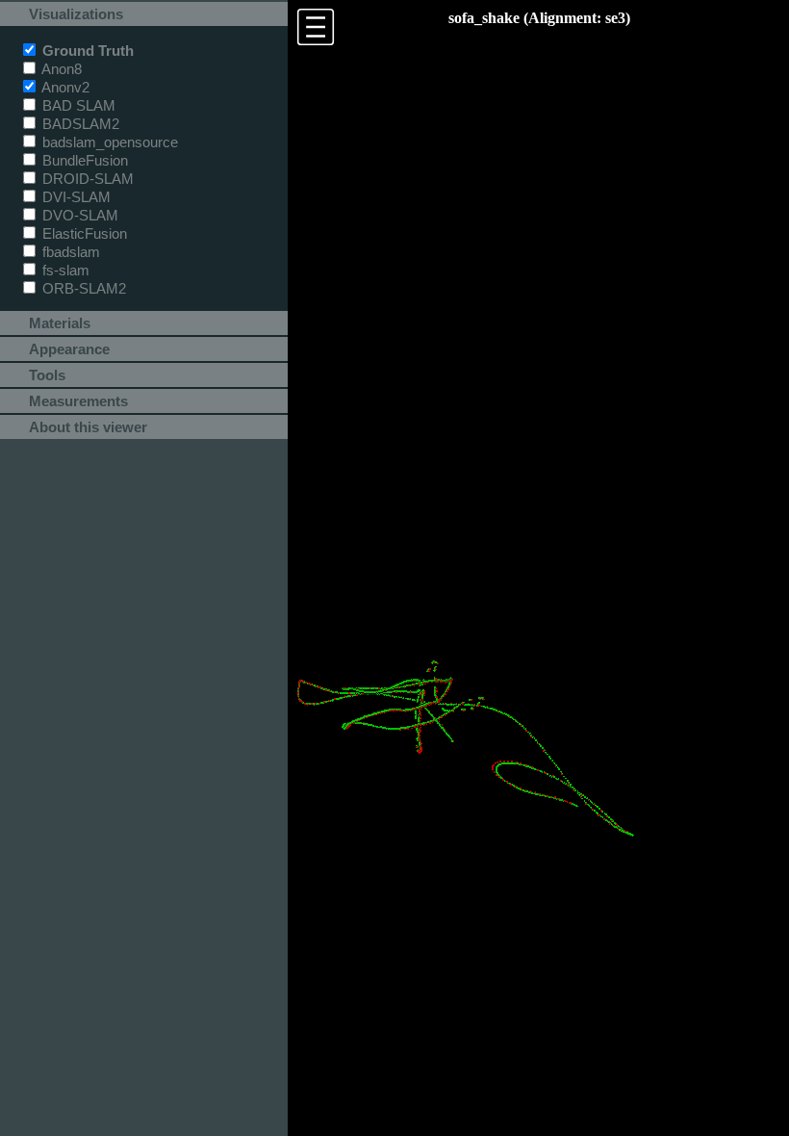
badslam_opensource (108, 142)
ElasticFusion (82, 233)
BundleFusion (83, 160)
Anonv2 (63, 87)
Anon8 (60, 69)
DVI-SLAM (74, 197)
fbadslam (69, 252)
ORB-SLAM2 (82, 288)
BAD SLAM (76, 105)
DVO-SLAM (78, 215)
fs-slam (63, 270)
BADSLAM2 (78, 124)
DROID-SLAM (86, 178)
